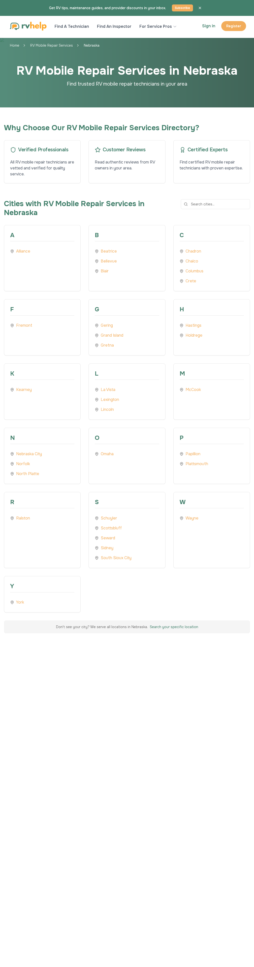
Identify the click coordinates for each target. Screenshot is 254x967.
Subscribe (182, 8)
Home (14, 45)
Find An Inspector (114, 26)
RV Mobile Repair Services (51, 45)
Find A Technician (72, 26)
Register (233, 26)
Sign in (208, 26)
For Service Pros (155, 26)
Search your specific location (174, 627)
